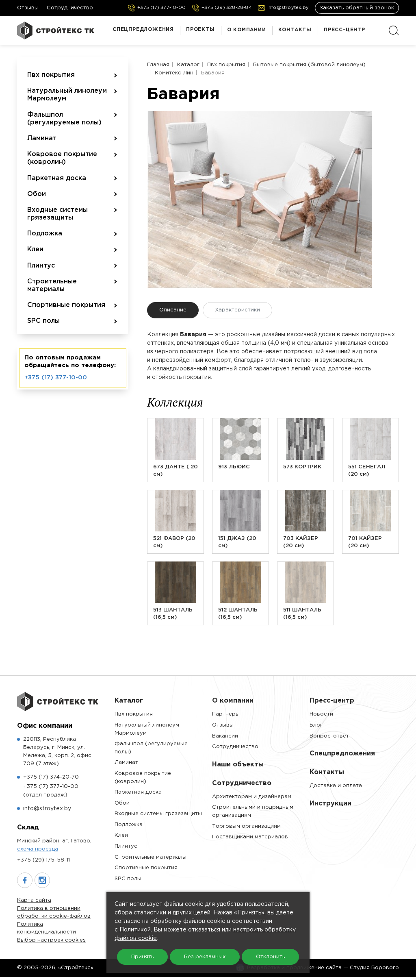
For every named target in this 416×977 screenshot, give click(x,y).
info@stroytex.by (47, 808)
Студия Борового (374, 968)
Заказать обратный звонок (357, 8)
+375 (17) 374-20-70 (51, 777)
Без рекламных (204, 957)
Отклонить (270, 957)
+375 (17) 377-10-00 (55, 377)
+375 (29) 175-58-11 (43, 860)
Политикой (135, 929)
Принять (142, 957)
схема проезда (37, 849)
